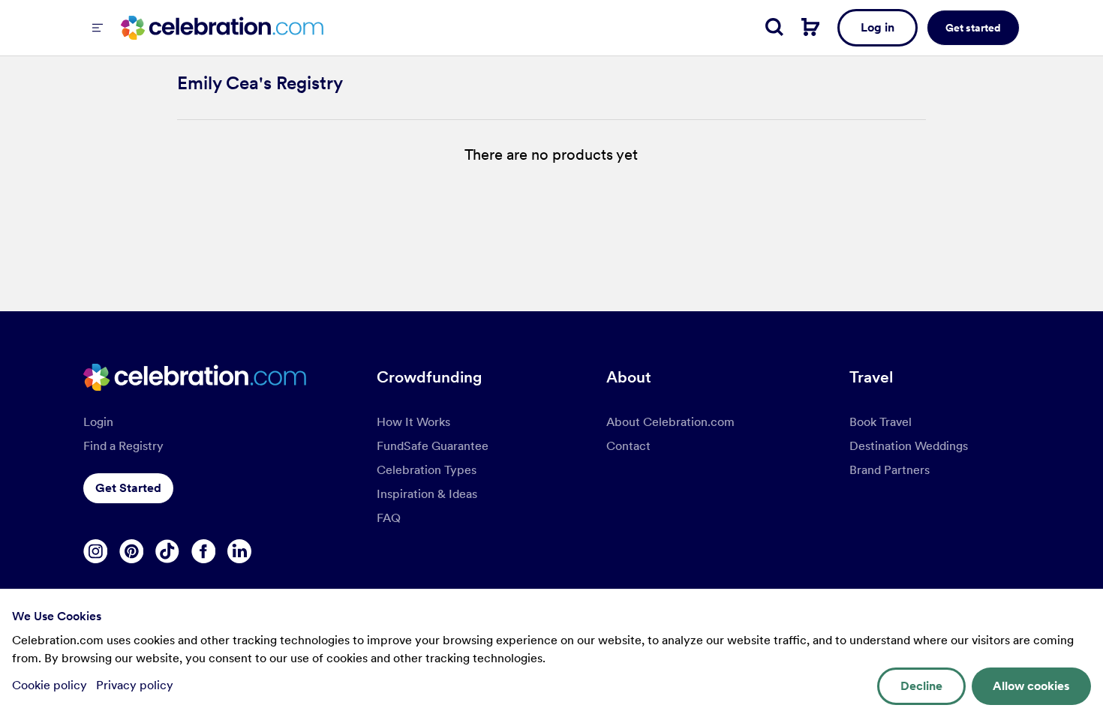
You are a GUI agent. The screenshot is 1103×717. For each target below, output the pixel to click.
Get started (973, 28)
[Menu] (97, 28)
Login (98, 422)
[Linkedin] (239, 551)
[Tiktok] (167, 551)
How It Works (413, 422)
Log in (877, 27)
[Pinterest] (131, 551)
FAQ (389, 518)
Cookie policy (51, 685)
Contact (628, 446)
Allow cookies (1031, 686)
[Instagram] (95, 551)
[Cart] (810, 27)
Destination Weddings (908, 446)
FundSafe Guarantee (432, 446)
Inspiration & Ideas (427, 494)
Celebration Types (426, 470)
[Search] (774, 27)
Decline (921, 686)
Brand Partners (889, 470)
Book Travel (880, 422)
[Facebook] (203, 551)
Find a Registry (123, 446)
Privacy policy (134, 685)
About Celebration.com (670, 422)
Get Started (128, 488)
